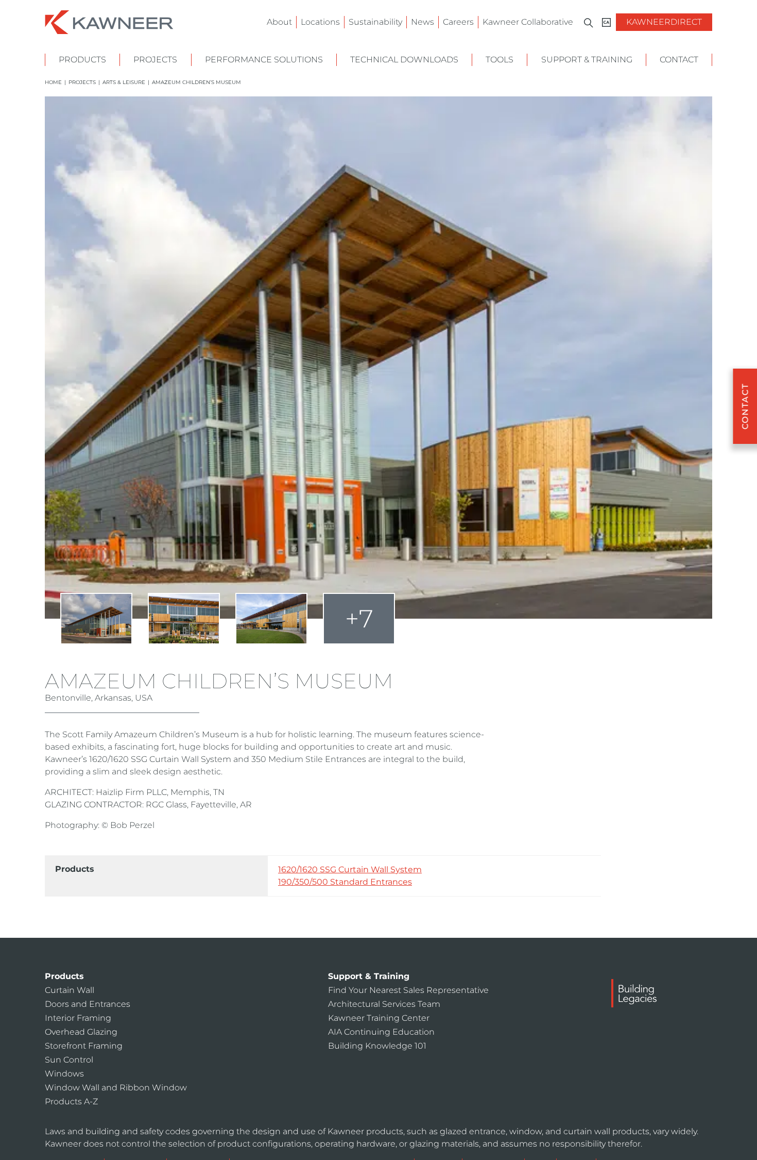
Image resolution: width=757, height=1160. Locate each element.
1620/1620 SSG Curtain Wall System (350, 869)
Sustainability (375, 22)
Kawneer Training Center (378, 1018)
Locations (320, 22)
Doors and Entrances (87, 1004)
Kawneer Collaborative (528, 22)
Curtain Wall (69, 990)
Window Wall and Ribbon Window (116, 1087)
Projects (155, 59)
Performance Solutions (264, 59)
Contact (679, 59)
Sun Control (69, 1060)
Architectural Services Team (384, 1004)
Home (53, 82)
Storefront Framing (84, 1046)
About (279, 22)
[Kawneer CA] (606, 22)
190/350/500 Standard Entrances (345, 882)
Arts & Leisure (123, 82)
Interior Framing (78, 1018)
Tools (499, 59)
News (422, 22)
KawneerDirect (664, 22)
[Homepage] (109, 21)
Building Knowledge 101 (377, 1046)
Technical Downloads (404, 59)
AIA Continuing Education (381, 1032)
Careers (458, 22)
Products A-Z (71, 1101)
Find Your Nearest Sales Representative (408, 990)
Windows (64, 1074)
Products (82, 59)
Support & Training (586, 59)
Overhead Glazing (81, 1032)
